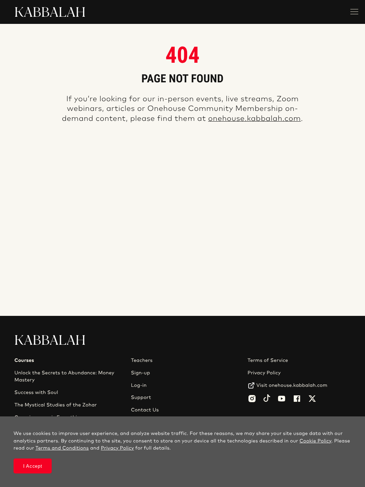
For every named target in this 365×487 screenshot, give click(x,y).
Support (141, 397)
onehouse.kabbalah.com (254, 119)
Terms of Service (268, 360)
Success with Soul (36, 392)
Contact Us (145, 409)
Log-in (139, 385)
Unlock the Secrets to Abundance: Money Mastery (64, 376)
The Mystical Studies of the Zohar (55, 405)
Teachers (142, 360)
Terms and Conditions (62, 448)
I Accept (32, 466)
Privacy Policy (264, 372)
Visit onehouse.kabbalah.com (291, 385)
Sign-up (140, 372)
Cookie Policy (315, 441)
